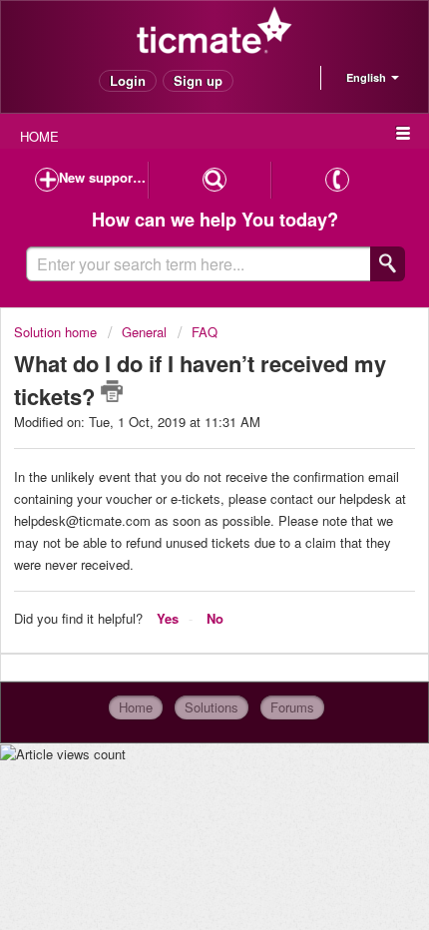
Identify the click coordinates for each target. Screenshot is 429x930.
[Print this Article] (112, 391)
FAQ (204, 331)
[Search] (387, 263)
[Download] (178, 449)
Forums (292, 707)
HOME (39, 136)
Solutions (211, 707)
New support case (103, 177)
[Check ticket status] (214, 180)
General (146, 331)
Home (136, 707)
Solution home (57, 331)
